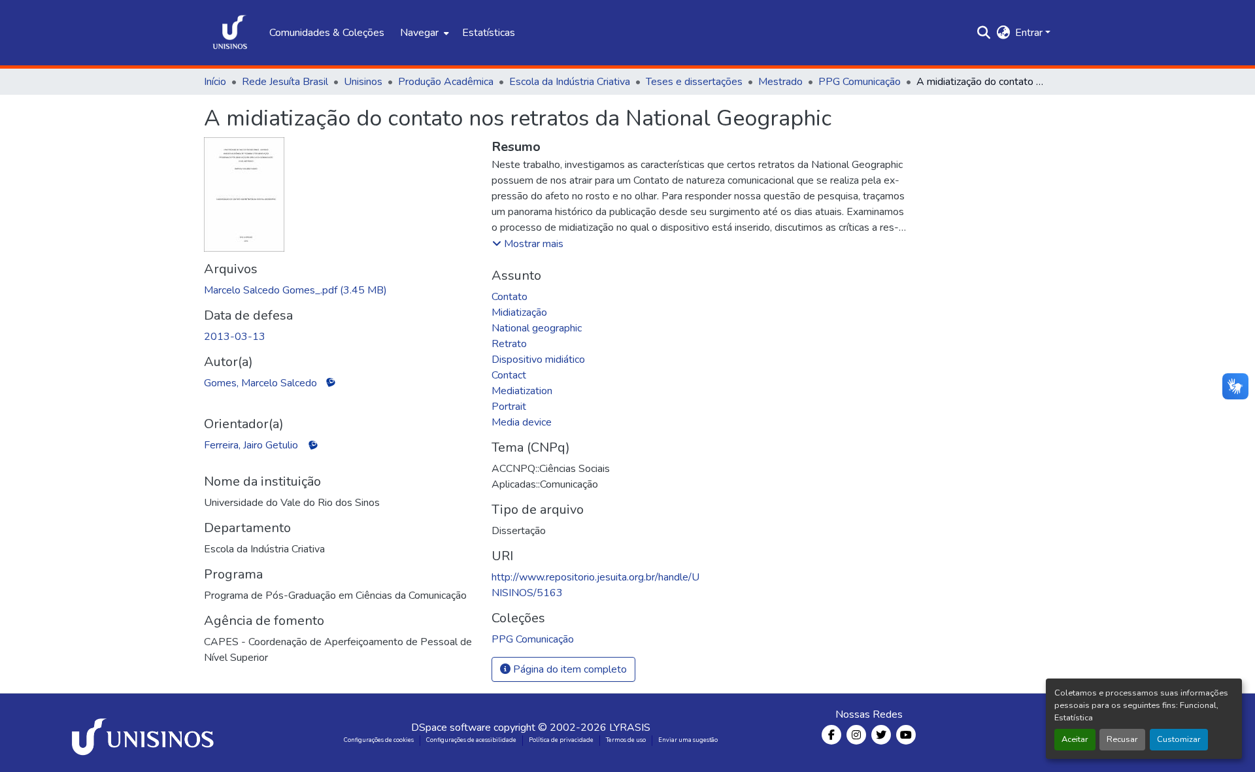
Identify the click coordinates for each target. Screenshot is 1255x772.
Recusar (1122, 739)
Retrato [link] (509, 344)
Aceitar (1075, 739)
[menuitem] (423, 32)
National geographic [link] (537, 328)
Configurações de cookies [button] (379, 740)
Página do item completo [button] (568, 669)
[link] (340, 290)
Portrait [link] (509, 406)
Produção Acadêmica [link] (446, 82)
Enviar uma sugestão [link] (688, 740)
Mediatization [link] (522, 391)
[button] (230, 33)
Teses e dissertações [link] (694, 82)
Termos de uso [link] (626, 740)
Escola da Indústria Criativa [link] (569, 82)
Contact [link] (509, 375)
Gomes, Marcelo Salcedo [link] (260, 383)
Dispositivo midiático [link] (538, 359)
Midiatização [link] (519, 312)
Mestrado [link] (780, 82)
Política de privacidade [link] (561, 740)
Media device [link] (522, 422)
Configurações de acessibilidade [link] (471, 740)
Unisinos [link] (363, 82)
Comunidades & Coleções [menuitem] (326, 32)
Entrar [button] (1030, 32)
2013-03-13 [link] (234, 336)
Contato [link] (509, 297)
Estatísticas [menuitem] (488, 32)
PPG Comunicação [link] (859, 82)
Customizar (1179, 739)
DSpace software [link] (451, 727)
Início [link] (215, 82)
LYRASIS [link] (629, 727)
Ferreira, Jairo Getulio (251, 445)
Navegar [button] (419, 32)
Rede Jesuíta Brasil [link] (285, 82)
